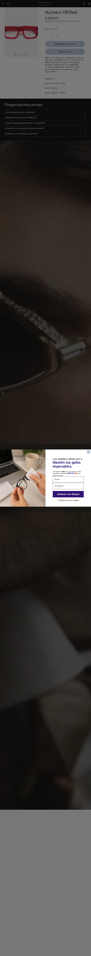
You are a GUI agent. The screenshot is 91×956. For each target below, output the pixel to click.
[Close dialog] (88, 452)
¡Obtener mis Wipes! (68, 494)
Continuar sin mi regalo (68, 500)
